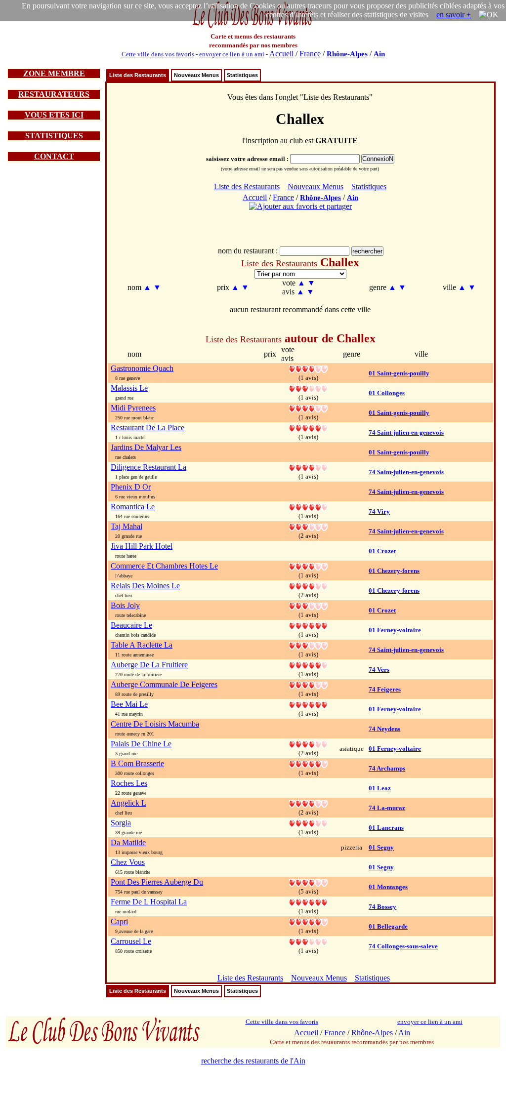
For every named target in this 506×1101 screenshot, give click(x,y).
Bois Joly (125, 605)
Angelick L (128, 803)
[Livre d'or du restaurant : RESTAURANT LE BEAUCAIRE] (308, 625)
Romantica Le (133, 506)
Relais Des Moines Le (145, 585)
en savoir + (453, 14)
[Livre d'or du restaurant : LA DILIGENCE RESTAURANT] (308, 467)
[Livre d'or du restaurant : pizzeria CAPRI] (308, 921)
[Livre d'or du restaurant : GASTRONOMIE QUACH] (308, 368)
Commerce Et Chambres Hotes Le (164, 566)
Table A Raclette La (141, 645)
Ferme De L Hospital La (149, 901)
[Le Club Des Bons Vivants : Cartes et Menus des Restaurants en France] (253, 27)
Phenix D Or (131, 487)
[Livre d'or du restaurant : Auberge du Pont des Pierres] (308, 882)
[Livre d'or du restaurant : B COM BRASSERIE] (308, 763)
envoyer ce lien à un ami (231, 54)
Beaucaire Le (131, 625)
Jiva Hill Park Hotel (141, 546)
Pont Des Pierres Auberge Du (157, 882)
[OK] (489, 14)
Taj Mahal (126, 526)
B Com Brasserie (137, 763)
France (310, 53)
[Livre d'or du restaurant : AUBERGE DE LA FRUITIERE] (308, 664)
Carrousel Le (131, 941)
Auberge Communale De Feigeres (164, 684)
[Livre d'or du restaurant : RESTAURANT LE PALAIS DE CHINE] (308, 743)
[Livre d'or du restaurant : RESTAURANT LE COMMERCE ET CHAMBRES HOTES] (308, 566)
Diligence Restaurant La (148, 467)
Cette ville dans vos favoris (158, 54)
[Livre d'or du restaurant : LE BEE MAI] (308, 704)
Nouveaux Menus (196, 75)
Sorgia (121, 822)
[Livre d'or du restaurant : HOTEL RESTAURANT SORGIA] (308, 822)
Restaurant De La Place (147, 427)
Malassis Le (129, 388)
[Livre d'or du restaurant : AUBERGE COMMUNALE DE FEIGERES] (308, 684)
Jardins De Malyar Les (146, 447)
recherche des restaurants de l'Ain (253, 1061)
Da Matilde (128, 842)
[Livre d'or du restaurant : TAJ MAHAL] (308, 526)
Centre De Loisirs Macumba (155, 724)
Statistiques (242, 75)
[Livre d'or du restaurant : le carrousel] (308, 941)
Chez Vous (128, 862)
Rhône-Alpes (347, 54)
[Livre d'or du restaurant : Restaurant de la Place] (308, 427)
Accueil (281, 53)
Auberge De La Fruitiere (149, 664)
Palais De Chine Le (141, 743)
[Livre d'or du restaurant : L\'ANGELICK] (308, 803)
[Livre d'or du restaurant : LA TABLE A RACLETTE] (308, 645)
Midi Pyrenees (133, 408)
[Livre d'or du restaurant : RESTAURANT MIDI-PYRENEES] (308, 408)
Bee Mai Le (129, 704)
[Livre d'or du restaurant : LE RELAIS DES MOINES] (308, 585)
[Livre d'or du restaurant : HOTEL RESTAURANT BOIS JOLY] (308, 605)
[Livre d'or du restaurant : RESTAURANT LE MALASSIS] (308, 388)
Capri (119, 921)
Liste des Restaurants (137, 75)
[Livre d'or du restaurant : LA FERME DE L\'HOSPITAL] (308, 901)
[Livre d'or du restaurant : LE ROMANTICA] (308, 506)
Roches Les (129, 783)
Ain (379, 54)
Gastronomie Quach (142, 368)
